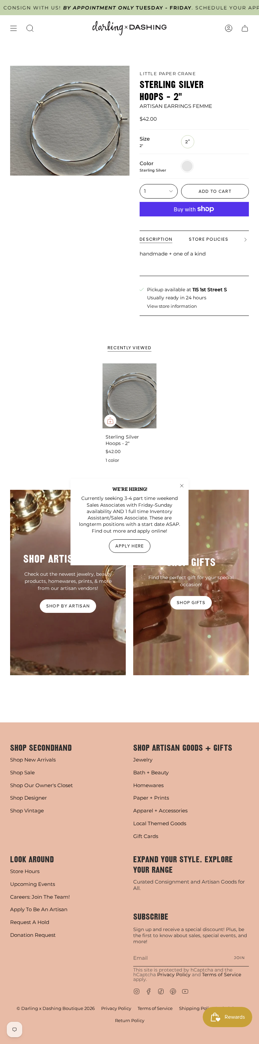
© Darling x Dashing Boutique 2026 (56, 1008)
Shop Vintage (27, 810)
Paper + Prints (151, 798)
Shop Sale (22, 772)
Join (239, 957)
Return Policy (129, 1020)
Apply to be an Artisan (38, 909)
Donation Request (33, 935)
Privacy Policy (174, 975)
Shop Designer (28, 798)
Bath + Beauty (151, 772)
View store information (172, 306)
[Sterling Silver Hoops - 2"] (130, 395)
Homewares (148, 785)
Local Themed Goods (159, 823)
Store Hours (24, 871)
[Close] (181, 485)
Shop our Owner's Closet (41, 785)
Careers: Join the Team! (40, 897)
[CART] (245, 28)
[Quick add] (110, 421)
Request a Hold (29, 922)
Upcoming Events (32, 884)
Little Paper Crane (168, 73)
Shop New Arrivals (33, 759)
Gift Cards (145, 836)
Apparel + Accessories (160, 810)
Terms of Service (221, 975)
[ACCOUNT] (229, 28)
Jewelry (142, 759)
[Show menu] (13, 28)
